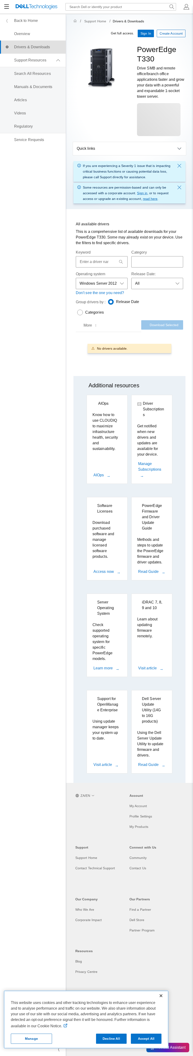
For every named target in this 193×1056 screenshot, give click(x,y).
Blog (78, 961)
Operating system (90, 274)
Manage (31, 1038)
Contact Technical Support (95, 868)
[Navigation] (6, 6)
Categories (94, 312)
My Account (138, 806)
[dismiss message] (179, 166)
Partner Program (142, 930)
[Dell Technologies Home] (36, 7)
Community (138, 858)
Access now (104, 572)
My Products (138, 827)
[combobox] (120, 7)
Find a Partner (140, 909)
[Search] (121, 262)
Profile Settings (140, 816)
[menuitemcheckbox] (33, 60)
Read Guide (149, 572)
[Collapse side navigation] (59, 1049)
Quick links (86, 148)
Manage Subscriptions (149, 466)
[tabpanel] (129, 348)
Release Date (127, 302)
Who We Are (84, 909)
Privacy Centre (86, 972)
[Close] (161, 996)
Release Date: (143, 274)
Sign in (142, 193)
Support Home (95, 21)
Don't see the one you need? (100, 293)
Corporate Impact (88, 920)
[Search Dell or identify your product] (171, 6)
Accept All (146, 1038)
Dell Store (136, 920)
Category (139, 252)
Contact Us (137, 868)
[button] (186, 7)
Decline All (111, 1038)
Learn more (103, 668)
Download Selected (164, 325)
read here (150, 199)
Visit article (148, 668)
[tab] (90, 325)
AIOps (99, 475)
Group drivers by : (90, 302)
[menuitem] (33, 20)
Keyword (83, 252)
